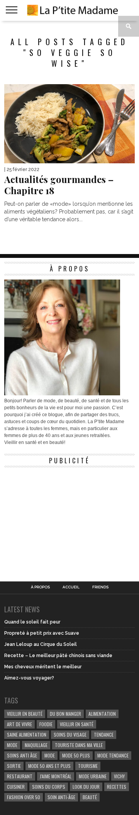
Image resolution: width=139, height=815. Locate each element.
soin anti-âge (61, 797)
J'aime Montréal (55, 776)
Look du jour (86, 786)
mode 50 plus (76, 755)
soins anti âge (22, 755)
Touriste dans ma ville (79, 745)
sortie (14, 765)
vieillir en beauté (24, 713)
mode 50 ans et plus (49, 765)
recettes (116, 786)
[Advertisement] (62, 519)
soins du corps (48, 786)
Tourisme (88, 765)
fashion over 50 (23, 797)
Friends (100, 587)
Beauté (90, 797)
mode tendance (113, 755)
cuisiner (16, 786)
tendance (104, 734)
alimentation (102, 713)
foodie (46, 724)
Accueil (71, 587)
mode (12, 745)
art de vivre (19, 724)
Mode (49, 755)
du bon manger (65, 713)
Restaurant (19, 776)
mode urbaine (93, 776)
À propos (40, 587)
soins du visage (70, 734)
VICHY (119, 776)
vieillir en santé (76, 724)
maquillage (36, 745)
